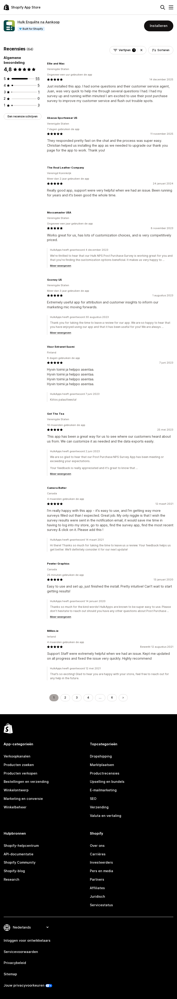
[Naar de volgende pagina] (123, 697)
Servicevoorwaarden (21, 952)
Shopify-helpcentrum (21, 846)
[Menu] (171, 7)
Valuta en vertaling (105, 816)
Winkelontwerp (16, 790)
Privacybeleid (15, 963)
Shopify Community (19, 862)
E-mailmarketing (103, 790)
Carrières (98, 854)
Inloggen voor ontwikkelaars (27, 940)
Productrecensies (104, 773)
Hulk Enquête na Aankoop (39, 22)
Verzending (99, 807)
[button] (141, 50)
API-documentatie (18, 854)
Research (11, 879)
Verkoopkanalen (17, 756)
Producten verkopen (20, 773)
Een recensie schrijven (23, 116)
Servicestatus (101, 905)
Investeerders (101, 862)
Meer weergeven (60, 265)
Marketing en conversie (23, 799)
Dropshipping (101, 756)
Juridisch (97, 896)
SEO (93, 799)
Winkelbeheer (15, 807)
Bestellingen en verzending (26, 781)
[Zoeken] (162, 7)
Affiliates (97, 888)
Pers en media (101, 871)
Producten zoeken (19, 765)
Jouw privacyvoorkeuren (24, 985)
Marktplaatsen (102, 765)
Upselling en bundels (107, 781)
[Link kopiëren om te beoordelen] (67, 63)
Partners (97, 879)
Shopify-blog (14, 871)
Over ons (97, 846)
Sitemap (10, 974)
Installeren (159, 26)
